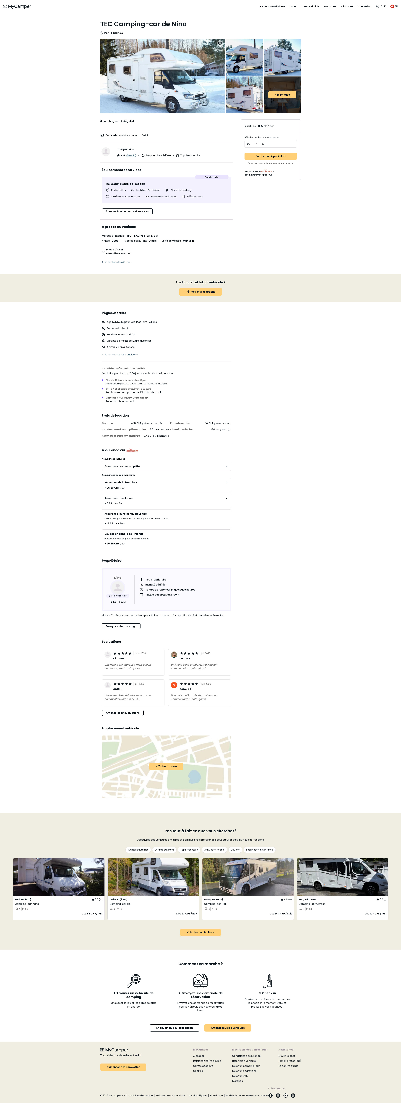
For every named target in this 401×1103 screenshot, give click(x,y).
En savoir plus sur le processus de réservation (271, 163)
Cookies (198, 1071)
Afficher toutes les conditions (120, 354)
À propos (198, 1056)
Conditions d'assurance (246, 1056)
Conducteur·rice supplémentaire (124, 429)
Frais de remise (180, 423)
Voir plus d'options (203, 292)
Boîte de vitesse (171, 241)
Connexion (364, 6)
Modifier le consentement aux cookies (247, 1095)
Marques (237, 1081)
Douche (235, 849)
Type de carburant (135, 241)
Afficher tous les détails (116, 262)
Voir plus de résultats (200, 932)
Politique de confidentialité (170, 1095)
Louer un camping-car (246, 1066)
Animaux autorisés (138, 849)
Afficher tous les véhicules (228, 1028)
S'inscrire (347, 6)
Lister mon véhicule (272, 6)
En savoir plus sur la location (174, 1028)
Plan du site (216, 1095)
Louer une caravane (244, 1071)
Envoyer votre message (121, 626)
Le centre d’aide (288, 1066)
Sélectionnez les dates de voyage (262, 137)
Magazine (330, 6)
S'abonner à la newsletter (123, 1067)
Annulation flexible (214, 849)
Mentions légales (198, 1095)
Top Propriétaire (189, 849)
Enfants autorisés (164, 849)
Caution (107, 423)
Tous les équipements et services (127, 211)
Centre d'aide (310, 6)
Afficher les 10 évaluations (123, 713)
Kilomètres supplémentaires (121, 436)
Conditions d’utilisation (140, 1095)
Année (106, 241)
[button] (381, 6)
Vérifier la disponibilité (270, 156)
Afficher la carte (166, 766)
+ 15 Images (282, 95)
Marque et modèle (113, 236)
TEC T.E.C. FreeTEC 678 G (142, 236)
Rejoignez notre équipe (207, 1061)
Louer (293, 6)
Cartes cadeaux (203, 1066)
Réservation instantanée (259, 849)
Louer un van (240, 1076)
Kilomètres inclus (181, 429)
